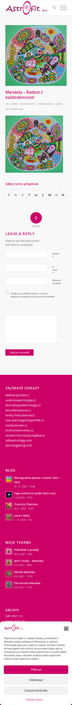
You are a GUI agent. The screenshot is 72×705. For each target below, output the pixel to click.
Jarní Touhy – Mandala (28, 561)
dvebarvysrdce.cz (17, 395)
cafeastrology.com (18, 440)
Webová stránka (56, 282)
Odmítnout (36, 680)
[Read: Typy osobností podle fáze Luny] (8, 494)
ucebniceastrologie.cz (20, 400)
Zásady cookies (34, 699)
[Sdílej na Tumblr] (43, 195)
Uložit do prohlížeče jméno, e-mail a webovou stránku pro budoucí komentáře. (33, 295)
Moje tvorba (46, 103)
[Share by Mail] (63, 195)
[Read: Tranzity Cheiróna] (8, 505)
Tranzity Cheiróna (26, 504)
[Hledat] (52, 7)
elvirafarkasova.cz (18, 410)
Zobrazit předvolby (36, 690)
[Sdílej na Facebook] (9, 195)
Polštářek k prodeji (26, 550)
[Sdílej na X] (15, 195)
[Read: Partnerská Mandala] (8, 584)
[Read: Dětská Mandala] (8, 573)
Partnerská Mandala (27, 583)
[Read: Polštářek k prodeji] (8, 551)
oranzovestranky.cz (19, 430)
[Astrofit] (29, 7)
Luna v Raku (22, 515)
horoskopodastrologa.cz (23, 405)
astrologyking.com (18, 445)
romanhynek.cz (16, 425)
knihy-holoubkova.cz (20, 415)
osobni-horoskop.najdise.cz (25, 435)
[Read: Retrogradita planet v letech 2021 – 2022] (8, 479)
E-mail (54, 270)
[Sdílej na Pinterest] (29, 195)
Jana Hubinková (14, 109)
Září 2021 (11, 616)
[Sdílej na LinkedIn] (36, 195)
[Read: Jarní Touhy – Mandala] (8, 562)
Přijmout (36, 669)
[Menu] (61, 7)
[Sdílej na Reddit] (56, 195)
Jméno (55, 255)
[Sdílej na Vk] (49, 195)
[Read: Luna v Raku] (8, 517)
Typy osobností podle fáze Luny (34, 493)
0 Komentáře (27, 103)
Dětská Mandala (24, 572)
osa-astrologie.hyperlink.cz (24, 420)
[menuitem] (52, 7)
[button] (66, 629)
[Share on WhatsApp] (22, 195)
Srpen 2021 (13, 621)
